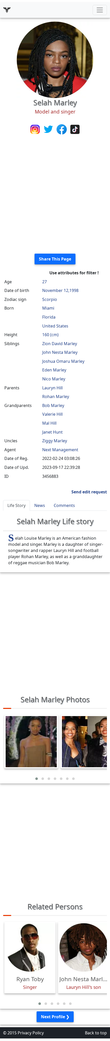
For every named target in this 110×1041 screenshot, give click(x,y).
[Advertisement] (55, 195)
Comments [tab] (64, 505)
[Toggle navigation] (100, 10)
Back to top (96, 1033)
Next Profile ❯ (55, 1017)
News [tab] (39, 505)
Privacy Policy (31, 1033)
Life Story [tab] (16, 505)
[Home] (7, 10)
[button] (37, 778)
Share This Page (55, 259)
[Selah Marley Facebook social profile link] (62, 129)
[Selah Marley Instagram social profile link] (35, 129)
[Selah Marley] (55, 59)
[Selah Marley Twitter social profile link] (49, 129)
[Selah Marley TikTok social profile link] (75, 129)
